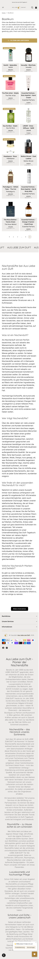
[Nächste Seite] (29, 235)
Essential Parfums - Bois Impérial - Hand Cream (27, 96)
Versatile (27, 69)
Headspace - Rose (9, 156)
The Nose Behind (10, 222)
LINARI (27, 131)
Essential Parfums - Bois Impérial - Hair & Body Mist (27, 188)
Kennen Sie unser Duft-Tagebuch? (19, 2)
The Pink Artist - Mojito (10, 95)
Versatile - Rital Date (27, 67)
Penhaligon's (10, 190)
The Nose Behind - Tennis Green (10, 219)
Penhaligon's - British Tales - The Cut (10, 187)
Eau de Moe (10, 128)
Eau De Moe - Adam (10, 126)
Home (3, 13)
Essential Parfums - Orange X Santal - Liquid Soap (27, 220)
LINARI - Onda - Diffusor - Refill (27, 127)
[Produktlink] (10, 61)
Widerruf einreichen (18, 609)
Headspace (10, 158)
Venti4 (10, 69)
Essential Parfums (27, 101)
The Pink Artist (10, 98)
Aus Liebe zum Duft (23, 636)
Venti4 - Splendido (10, 67)
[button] (3, 7)
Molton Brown (27, 160)
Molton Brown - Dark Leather (27, 157)
